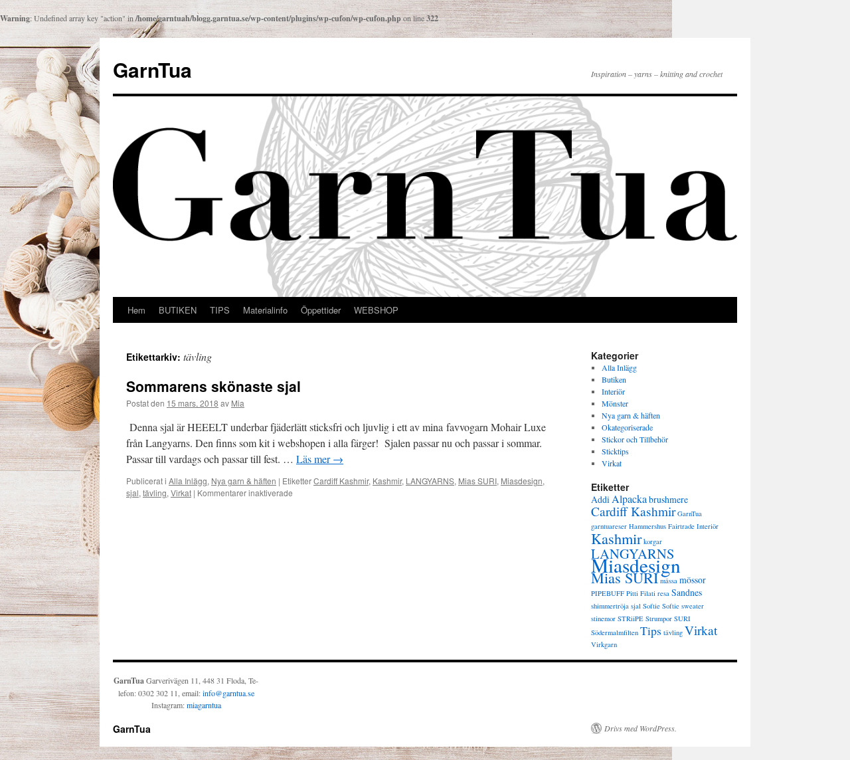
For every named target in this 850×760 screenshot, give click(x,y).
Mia (237, 403)
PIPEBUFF (607, 593)
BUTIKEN (178, 310)
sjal (132, 492)
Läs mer (319, 459)
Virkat (181, 492)
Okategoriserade (627, 427)
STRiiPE (630, 618)
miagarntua (204, 705)
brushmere (668, 499)
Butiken (614, 379)
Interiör (613, 391)
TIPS (220, 310)
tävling (155, 492)
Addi (600, 499)
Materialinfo (265, 310)
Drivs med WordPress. (640, 728)
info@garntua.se (228, 693)
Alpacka (629, 499)
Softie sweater (683, 606)
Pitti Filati (640, 593)
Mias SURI (477, 480)
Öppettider (321, 310)
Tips (650, 630)
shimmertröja (610, 606)
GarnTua (152, 69)
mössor (692, 579)
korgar (652, 541)
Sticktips (615, 451)
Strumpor (658, 618)
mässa (668, 580)
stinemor (603, 618)
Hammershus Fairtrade (662, 526)
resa (663, 593)
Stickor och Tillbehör (635, 439)
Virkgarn (604, 644)
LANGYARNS (430, 480)
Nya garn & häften (243, 480)
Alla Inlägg (188, 480)
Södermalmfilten (614, 632)
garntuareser (609, 526)
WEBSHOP (376, 310)
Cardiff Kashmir (341, 480)
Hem (136, 310)
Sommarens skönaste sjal (213, 386)
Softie (651, 606)
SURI (682, 618)
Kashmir (387, 480)
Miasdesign (522, 480)
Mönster (615, 403)
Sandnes (686, 592)
